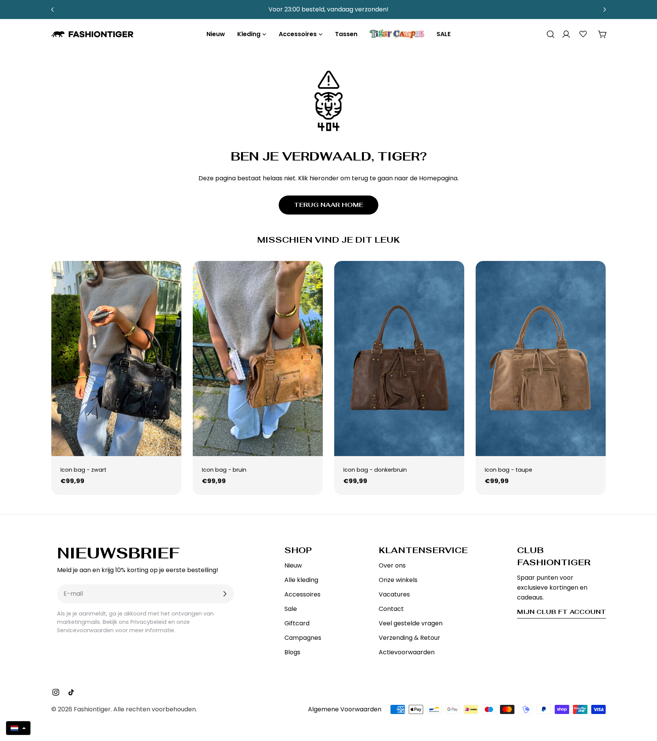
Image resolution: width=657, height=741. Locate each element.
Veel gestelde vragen (411, 623)
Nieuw (293, 565)
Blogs (292, 652)
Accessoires (302, 594)
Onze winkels (398, 580)
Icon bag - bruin (224, 470)
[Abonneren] (224, 593)
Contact (391, 608)
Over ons (392, 565)
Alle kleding (301, 580)
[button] (18, 728)
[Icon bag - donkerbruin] (399, 358)
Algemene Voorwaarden (344, 709)
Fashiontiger (92, 709)
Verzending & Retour (409, 637)
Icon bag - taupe (508, 470)
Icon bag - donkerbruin (375, 470)
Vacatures (394, 594)
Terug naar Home (328, 205)
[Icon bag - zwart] (116, 358)
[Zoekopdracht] (547, 34)
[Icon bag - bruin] (258, 358)
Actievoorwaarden (407, 652)
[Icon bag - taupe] (541, 358)
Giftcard (296, 623)
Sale (290, 608)
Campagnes (302, 637)
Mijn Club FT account (561, 612)
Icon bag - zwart (83, 470)
